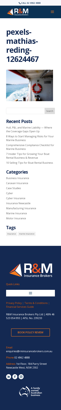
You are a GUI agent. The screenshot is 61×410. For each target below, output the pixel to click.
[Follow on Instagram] (21, 376)
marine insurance (26, 233)
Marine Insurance (16, 213)
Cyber (9, 193)
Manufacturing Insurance (21, 208)
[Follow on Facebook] (14, 376)
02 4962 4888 (34, 2)
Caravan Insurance (17, 183)
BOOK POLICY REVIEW (30, 332)
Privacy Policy (14, 303)
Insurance (11, 233)
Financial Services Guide (20, 307)
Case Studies (13, 188)
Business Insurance (17, 178)
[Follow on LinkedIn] (8, 376)
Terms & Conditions (36, 303)
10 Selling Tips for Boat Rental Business (29, 162)
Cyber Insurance (15, 198)
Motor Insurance (16, 218)
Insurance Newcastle (18, 203)
